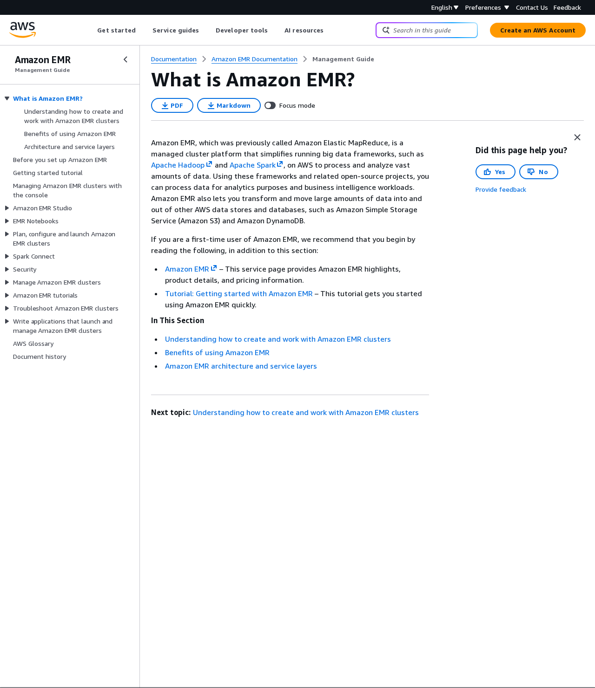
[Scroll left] (90, 30)
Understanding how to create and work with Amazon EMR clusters (278, 339)
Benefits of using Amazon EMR (217, 352)
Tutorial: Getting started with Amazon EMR (239, 293)
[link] (343, 59)
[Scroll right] (331, 30)
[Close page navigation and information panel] (577, 137)
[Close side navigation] (125, 59)
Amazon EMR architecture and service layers (241, 365)
